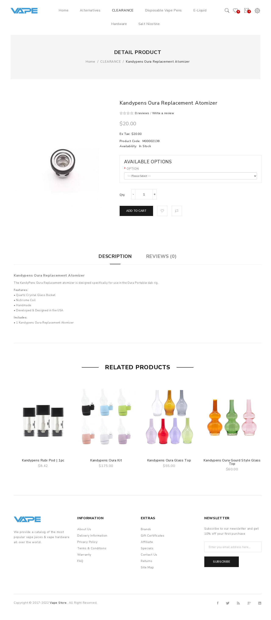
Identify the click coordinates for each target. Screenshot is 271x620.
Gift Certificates (153, 536)
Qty (122, 195)
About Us (84, 529)
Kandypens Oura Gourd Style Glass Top (231, 462)
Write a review (163, 113)
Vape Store (58, 603)
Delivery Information (92, 536)
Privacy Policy (87, 542)
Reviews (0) (161, 256)
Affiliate (147, 542)
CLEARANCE (110, 62)
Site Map (147, 567)
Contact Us (149, 555)
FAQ (80, 561)
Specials (147, 548)
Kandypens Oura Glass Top (169, 460)
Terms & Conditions (91, 548)
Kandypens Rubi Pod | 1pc (43, 460)
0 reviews (142, 113)
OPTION (133, 169)
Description (115, 256)
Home (90, 62)
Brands (146, 529)
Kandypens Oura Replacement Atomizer (158, 62)
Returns (146, 561)
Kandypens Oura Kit (106, 460)
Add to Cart (136, 211)
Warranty (84, 555)
